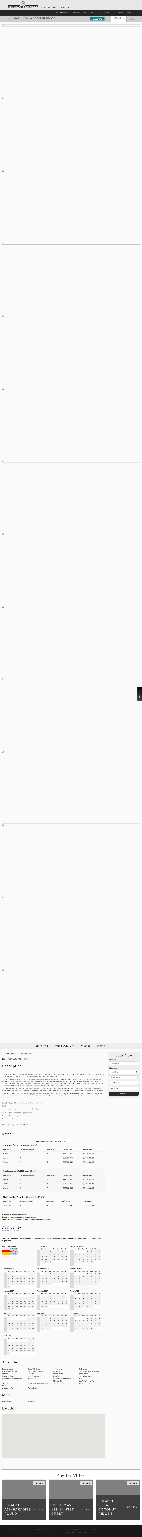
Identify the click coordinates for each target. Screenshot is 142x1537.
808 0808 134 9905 (82, 1532)
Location (101, 1046)
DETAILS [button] (37, 1515)
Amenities (85, 1046)
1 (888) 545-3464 (89, 1530)
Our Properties (62, 13)
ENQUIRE (119, 17)
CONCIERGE (140, 693)
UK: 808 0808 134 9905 (121, 13)
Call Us (97, 18)
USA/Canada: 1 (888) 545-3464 (96, 13)
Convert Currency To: (44, 1141)
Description (42, 1046)
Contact (76, 13)
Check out (113, 1068)
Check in (112, 1060)
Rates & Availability (64, 1046)
